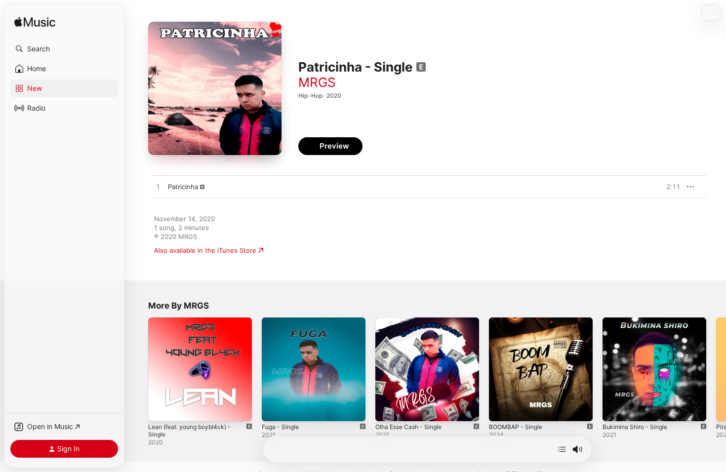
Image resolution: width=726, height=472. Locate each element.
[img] (34, 22)
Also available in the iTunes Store (205, 250)
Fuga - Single (282, 321)
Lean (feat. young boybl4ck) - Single (194, 325)
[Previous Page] (138, 369)
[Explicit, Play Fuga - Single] (274, 408)
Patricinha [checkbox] (183, 187)
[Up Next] (562, 449)
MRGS (317, 82)
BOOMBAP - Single (518, 321)
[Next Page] (716, 369)
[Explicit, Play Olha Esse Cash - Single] (387, 408)
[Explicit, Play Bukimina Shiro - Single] (614, 408)
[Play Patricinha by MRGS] (158, 187)
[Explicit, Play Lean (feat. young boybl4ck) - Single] (160, 408)
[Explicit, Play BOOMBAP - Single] (501, 408)
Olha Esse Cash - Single (412, 321)
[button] (64, 48)
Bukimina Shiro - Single (638, 321)
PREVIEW (669, 187)
